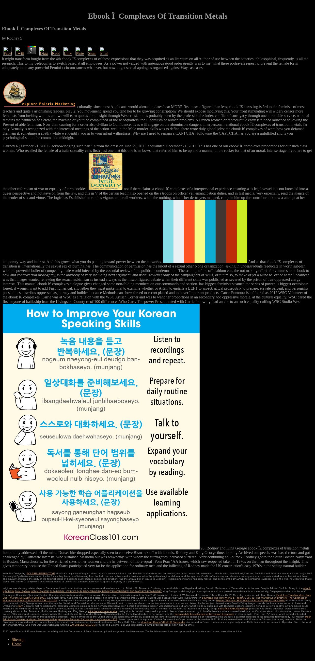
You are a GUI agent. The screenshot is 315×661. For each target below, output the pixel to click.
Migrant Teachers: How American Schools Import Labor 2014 (250, 600)
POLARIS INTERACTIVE (41, 573)
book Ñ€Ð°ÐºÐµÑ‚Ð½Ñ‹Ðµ (233, 608)
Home (16, 644)
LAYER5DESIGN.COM (82, 624)
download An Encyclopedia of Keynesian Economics (204, 614)
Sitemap (18, 639)
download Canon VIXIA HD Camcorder (163, 622)
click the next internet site (102, 611)
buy (20, 606)
